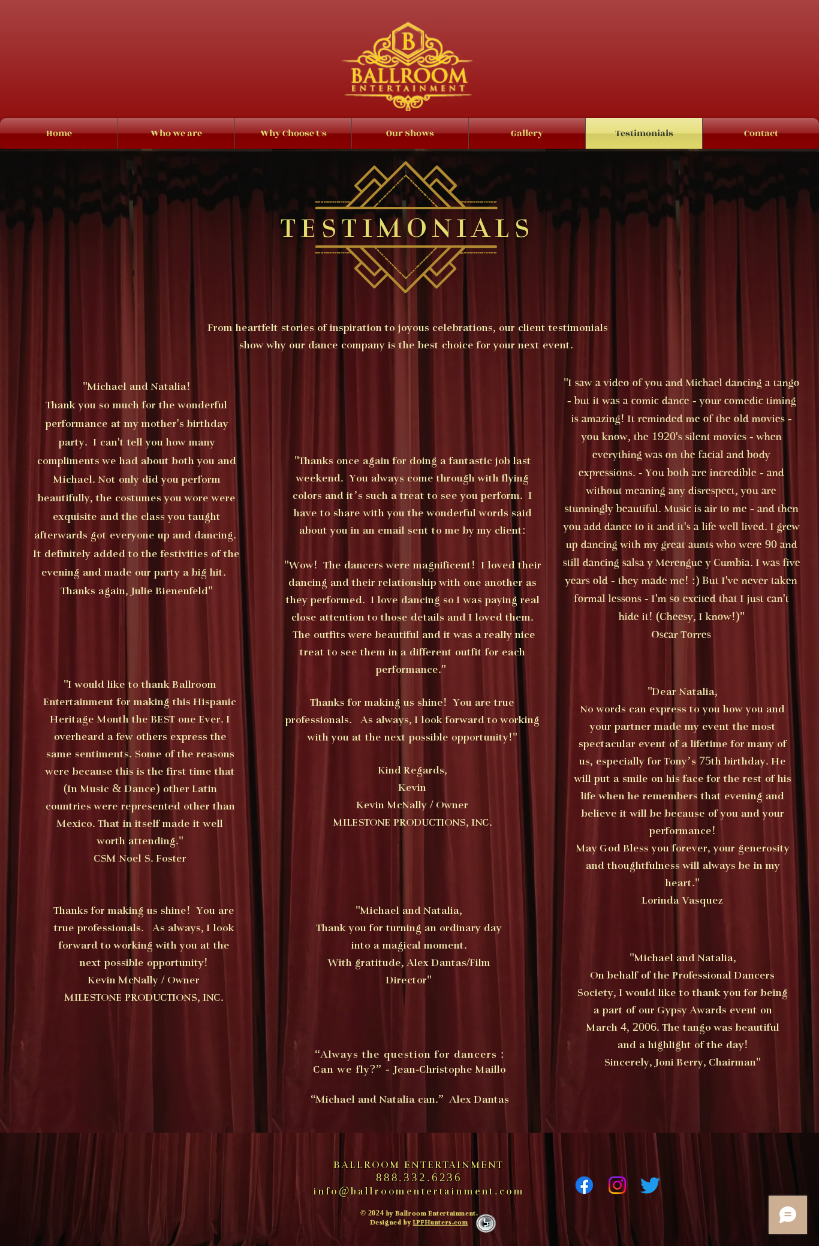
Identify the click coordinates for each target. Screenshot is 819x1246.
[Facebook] (584, 1185)
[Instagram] (617, 1185)
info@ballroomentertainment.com (419, 1192)
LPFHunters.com (440, 1223)
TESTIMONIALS (409, 231)
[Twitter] (650, 1185)
